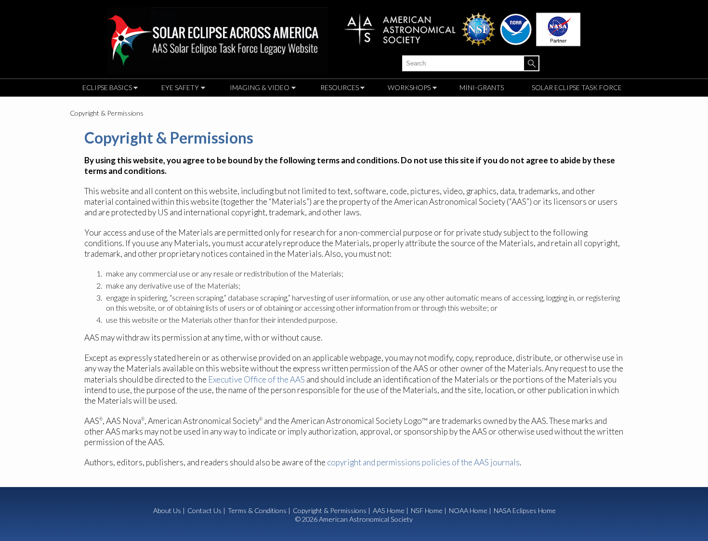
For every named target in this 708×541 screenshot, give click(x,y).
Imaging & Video (257, 88)
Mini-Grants (481, 87)
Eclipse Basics (105, 88)
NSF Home (427, 510)
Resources (337, 88)
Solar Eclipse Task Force (577, 87)
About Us (167, 510)
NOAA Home (468, 510)
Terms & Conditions (257, 510)
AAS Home (389, 510)
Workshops (407, 88)
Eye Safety (178, 88)
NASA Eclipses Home (525, 510)
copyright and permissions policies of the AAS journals (423, 462)
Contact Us (204, 510)
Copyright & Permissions (330, 510)
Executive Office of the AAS (256, 379)
